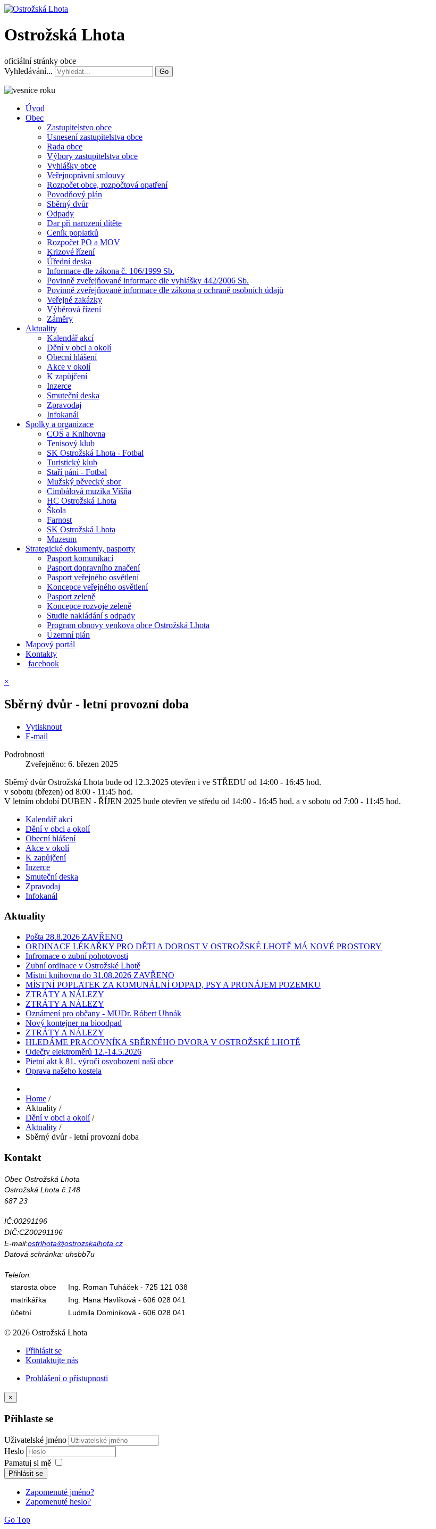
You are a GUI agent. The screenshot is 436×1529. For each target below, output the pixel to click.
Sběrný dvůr (67, 203)
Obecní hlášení (72, 357)
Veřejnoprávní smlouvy (86, 175)
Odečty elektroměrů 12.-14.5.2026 (83, 1051)
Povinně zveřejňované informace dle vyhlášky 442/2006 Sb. (148, 280)
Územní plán (68, 634)
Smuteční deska (73, 395)
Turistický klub (72, 462)
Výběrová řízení (74, 309)
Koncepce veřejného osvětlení (97, 586)
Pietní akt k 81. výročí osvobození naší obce (99, 1061)
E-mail (37, 736)
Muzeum (62, 539)
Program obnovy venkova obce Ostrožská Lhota (128, 625)
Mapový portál (50, 644)
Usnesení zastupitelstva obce (94, 136)
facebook (43, 663)
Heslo (15, 1451)
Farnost (59, 519)
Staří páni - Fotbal (77, 472)
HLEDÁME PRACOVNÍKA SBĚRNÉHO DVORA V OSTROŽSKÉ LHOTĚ (163, 1042)
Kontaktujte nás (52, 1360)
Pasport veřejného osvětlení (93, 577)
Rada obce (64, 146)
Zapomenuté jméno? (60, 1492)
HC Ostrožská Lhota (81, 500)
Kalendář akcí (70, 337)
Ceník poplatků (72, 232)
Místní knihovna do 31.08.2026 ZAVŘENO (100, 975)
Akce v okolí (68, 366)
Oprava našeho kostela (64, 1070)
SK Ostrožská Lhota (81, 529)
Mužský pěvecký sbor (84, 481)
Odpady (60, 213)
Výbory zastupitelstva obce (92, 156)
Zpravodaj (64, 405)
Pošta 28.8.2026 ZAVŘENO (74, 936)
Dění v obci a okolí (79, 347)
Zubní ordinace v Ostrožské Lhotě (83, 965)
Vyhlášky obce (71, 165)
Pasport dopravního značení (93, 567)
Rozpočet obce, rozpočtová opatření (107, 184)
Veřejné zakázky (74, 299)
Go (164, 72)
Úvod (35, 108)
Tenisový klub (71, 443)
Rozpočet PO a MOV (83, 242)
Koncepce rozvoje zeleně (89, 606)
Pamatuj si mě (27, 1462)
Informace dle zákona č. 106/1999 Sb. (110, 270)
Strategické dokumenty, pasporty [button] (80, 548)
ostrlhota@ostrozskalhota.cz (75, 1243)
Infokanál (63, 414)
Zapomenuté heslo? (58, 1501)
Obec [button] (35, 117)
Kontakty (41, 653)
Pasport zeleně (71, 596)
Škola (56, 510)
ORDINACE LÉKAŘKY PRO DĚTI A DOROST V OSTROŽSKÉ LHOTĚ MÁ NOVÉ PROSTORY (204, 946)
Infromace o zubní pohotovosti (77, 955)
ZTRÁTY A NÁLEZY (65, 994)
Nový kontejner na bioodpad (74, 1022)
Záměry (60, 318)
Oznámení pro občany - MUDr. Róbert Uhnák (103, 1013)
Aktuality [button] (41, 328)
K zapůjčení (67, 376)
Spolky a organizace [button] (60, 424)
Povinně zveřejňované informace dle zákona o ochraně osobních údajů (165, 290)
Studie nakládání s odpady (91, 615)
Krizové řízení (71, 251)
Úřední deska (69, 261)
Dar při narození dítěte (84, 223)
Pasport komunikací (80, 558)
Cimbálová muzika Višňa (89, 491)
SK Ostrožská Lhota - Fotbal (95, 452)
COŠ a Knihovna (76, 433)
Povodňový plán (74, 194)
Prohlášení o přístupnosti (67, 1378)
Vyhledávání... (28, 71)
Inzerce (59, 385)
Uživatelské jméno (35, 1439)
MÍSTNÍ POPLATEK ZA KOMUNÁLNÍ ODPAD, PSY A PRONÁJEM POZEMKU (173, 984)
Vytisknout (44, 726)
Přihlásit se (44, 1350)
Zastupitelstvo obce (79, 127)
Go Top (17, 1519)
